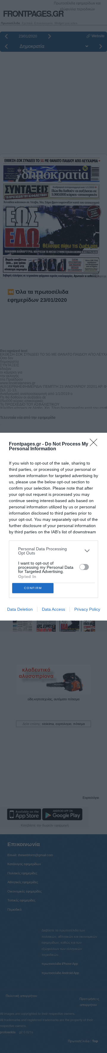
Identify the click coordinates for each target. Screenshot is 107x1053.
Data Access (53, 609)
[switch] (84, 567)
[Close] (95, 444)
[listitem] (53, 551)
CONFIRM (33, 588)
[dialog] (53, 527)
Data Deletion (20, 609)
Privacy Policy (87, 609)
